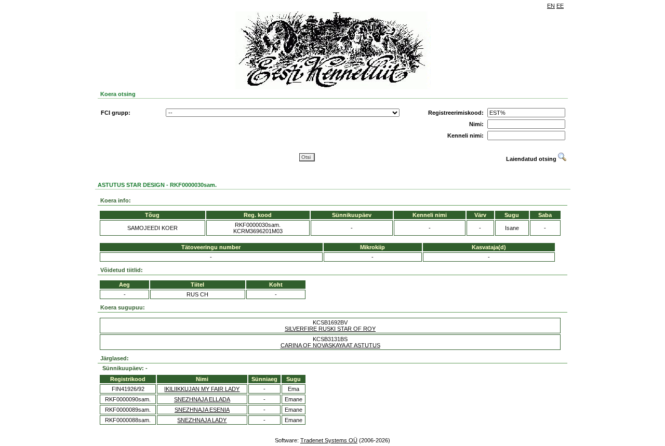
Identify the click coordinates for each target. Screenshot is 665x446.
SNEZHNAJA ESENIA (202, 410)
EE (560, 6)
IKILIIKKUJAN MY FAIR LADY (202, 389)
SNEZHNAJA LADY (202, 420)
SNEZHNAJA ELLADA (202, 399)
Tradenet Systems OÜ (328, 440)
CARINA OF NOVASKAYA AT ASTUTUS (330, 345)
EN (551, 6)
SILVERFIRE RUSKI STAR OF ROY (330, 329)
